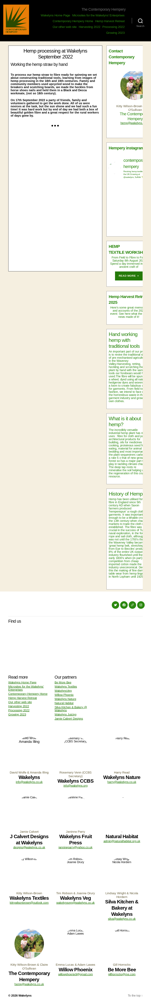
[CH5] (33, 214)
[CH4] (77, 214)
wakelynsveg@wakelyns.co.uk (75, 902)
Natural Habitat (64, 703)
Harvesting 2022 (89, 26)
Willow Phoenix (64, 694)
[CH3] (33, 248)
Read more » (129, 275)
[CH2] (77, 248)
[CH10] (33, 146)
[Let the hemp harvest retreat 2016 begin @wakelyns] (129, 193)
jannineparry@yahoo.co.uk (75, 847)
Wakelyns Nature (65, 699)
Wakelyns (25, 995)
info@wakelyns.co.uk (29, 782)
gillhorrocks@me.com (122, 974)
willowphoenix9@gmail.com (75, 974)
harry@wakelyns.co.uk (121, 782)
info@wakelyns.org (76, 785)
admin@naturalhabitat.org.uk (122, 841)
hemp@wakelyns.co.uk (135, 123)
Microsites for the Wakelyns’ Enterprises (98, 15)
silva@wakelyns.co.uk (122, 918)
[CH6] (77, 180)
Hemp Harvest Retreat (110, 21)
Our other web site (65, 26)
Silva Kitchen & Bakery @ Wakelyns (71, 709)
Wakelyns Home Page (55, 15)
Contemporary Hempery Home (73, 21)
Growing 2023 (115, 32)
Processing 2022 (113, 26)
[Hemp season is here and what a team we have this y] (129, 217)
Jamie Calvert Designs (69, 718)
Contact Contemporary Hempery (121, 57)
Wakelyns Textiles (66, 686)
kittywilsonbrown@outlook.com (29, 902)
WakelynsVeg (63, 690)
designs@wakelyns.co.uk (29, 847)
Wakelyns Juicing (65, 714)
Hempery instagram (126, 148)
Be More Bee (63, 682)
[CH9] (77, 146)
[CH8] (33, 180)
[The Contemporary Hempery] (16, 20)
